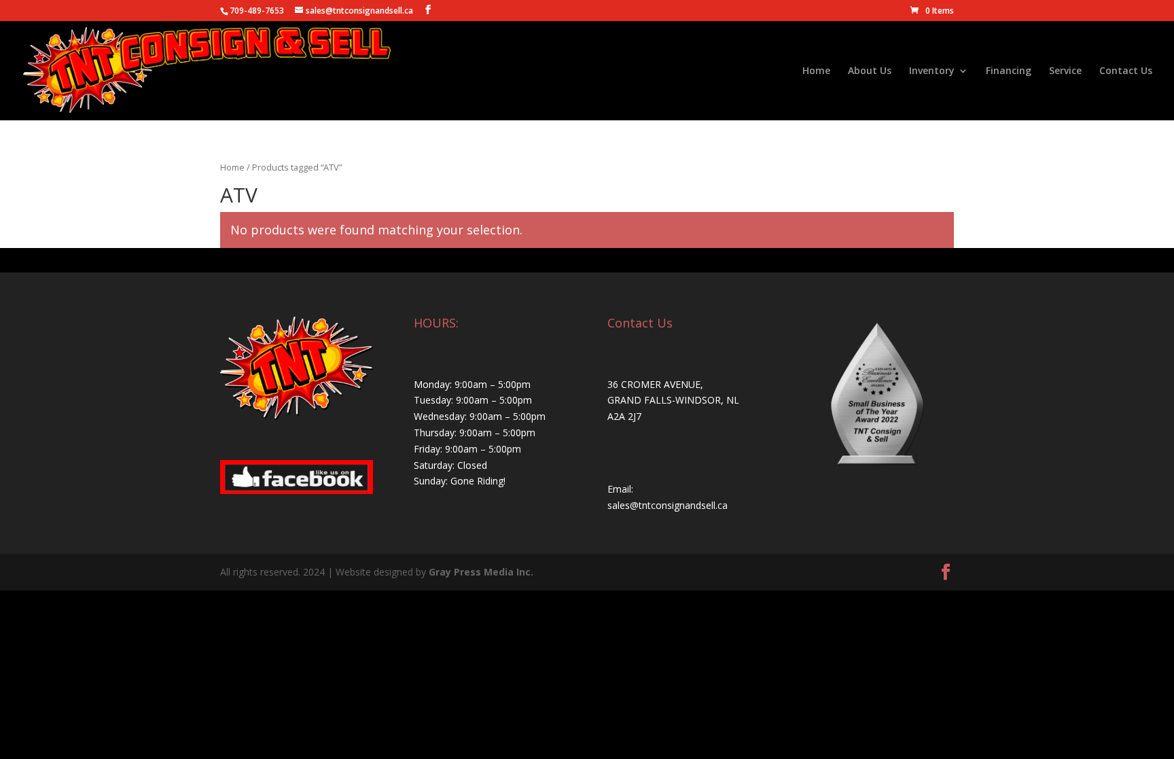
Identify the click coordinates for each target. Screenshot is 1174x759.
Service (1065, 71)
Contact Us (1125, 71)
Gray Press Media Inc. (481, 571)
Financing (1008, 71)
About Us (869, 71)
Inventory (932, 71)
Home (816, 71)
